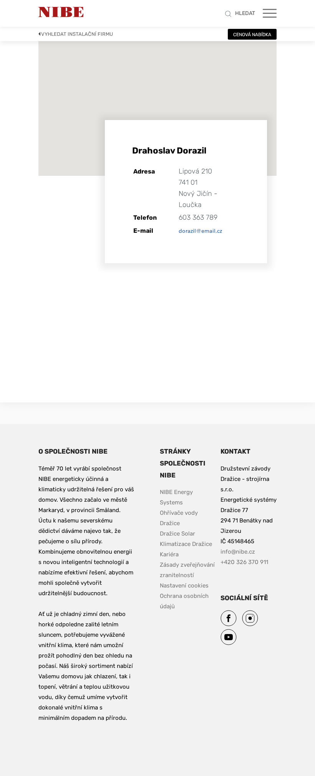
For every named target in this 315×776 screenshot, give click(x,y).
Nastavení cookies (184, 585)
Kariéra (170, 554)
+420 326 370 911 (244, 562)
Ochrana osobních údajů (185, 601)
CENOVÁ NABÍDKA (252, 34)
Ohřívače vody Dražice (179, 518)
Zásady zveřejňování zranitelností (188, 570)
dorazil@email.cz (200, 230)
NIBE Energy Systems (177, 497)
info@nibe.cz (237, 551)
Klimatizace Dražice (186, 544)
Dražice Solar (177, 533)
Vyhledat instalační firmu (77, 34)
